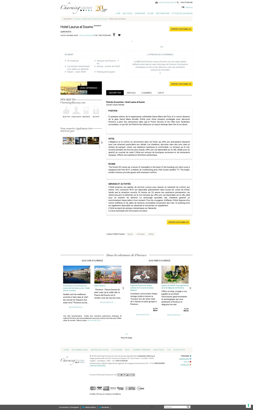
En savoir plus (75, 307)
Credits (92, 394)
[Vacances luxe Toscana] (77, 8)
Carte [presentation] (161, 93)
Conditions (116, 394)
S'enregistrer (74, 408)
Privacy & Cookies (104, 394)
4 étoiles (140, 234)
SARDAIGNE (184, 359)
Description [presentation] (115, 93)
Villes (130, 234)
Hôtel (151, 234)
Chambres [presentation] (147, 93)
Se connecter (64, 408)
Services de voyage (99, 350)
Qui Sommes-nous (80, 350)
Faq (169, 350)
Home (66, 350)
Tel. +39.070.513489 (102, 36)
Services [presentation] (131, 93)
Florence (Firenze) (86, 36)
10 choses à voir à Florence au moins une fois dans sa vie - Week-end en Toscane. (76, 288)
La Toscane (116, 350)
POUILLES (185, 365)
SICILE (186, 362)
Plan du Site (179, 350)
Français (189, 8)
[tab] (115, 92)
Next (100, 142)
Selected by (158, 350)
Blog (127, 350)
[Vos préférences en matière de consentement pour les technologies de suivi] (248, 405)
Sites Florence (99, 286)
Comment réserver (141, 350)
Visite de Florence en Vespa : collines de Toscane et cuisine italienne (142, 288)
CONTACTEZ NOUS (166, 3)
